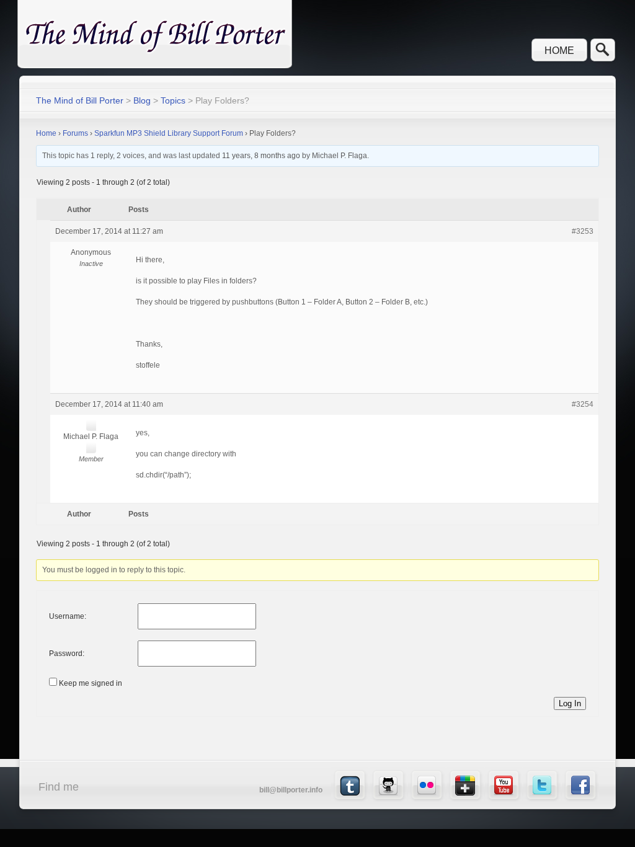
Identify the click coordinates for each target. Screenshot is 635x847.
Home (559, 50)
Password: (66, 653)
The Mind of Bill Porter (79, 100)
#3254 (582, 404)
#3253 (582, 231)
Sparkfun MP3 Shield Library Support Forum (168, 133)
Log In (570, 703)
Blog (142, 100)
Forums (75, 133)
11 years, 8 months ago (261, 155)
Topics (173, 100)
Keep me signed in (90, 683)
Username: (67, 616)
